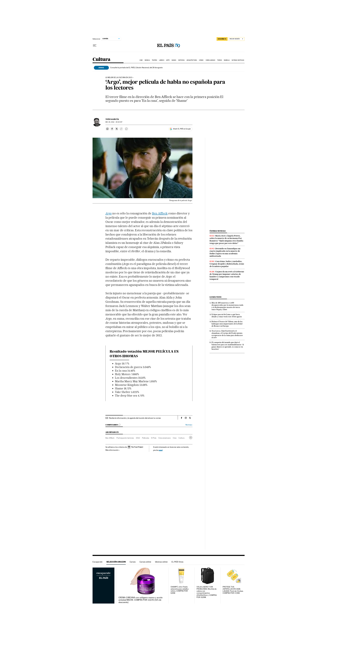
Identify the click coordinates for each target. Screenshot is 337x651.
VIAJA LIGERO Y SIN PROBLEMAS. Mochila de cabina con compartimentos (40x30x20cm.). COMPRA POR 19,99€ (207, 592)
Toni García (112, 119)
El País (153, 438)
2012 (138, 438)
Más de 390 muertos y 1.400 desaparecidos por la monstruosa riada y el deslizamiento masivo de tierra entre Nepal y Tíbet (227, 306)
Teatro (154, 60)
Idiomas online (161, 562)
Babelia (227, 60)
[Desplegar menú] (95, 45)
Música (147, 60)
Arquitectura (192, 60)
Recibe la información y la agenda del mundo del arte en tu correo (135, 418)
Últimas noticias (238, 60)
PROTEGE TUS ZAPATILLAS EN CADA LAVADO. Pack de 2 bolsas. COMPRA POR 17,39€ (233, 590)
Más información (112, 450)
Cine (141, 60)
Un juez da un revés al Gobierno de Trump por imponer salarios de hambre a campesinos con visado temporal (227, 275)
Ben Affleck (160, 213)
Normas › (188, 425)
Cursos (133, 562)
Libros (161, 60)
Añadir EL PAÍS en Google (182, 129)
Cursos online (145, 562)
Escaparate (97, 562)
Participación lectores (125, 438)
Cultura (101, 59)
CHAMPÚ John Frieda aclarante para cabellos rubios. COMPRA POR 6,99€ (180, 590)
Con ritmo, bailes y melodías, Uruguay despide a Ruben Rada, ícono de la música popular (227, 264)
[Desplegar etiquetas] (190, 437)
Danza (174, 60)
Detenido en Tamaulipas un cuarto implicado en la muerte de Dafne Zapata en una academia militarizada (225, 252)
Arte (168, 60)
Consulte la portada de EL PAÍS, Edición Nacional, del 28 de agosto (136, 67)
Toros (219, 60)
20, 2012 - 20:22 (113, 122)
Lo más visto (215, 297)
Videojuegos (210, 60)
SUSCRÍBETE (222, 39)
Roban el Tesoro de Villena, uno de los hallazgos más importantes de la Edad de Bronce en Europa (227, 323)
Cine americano (164, 438)
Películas (145, 438)
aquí (161, 450)
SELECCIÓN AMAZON (116, 562)
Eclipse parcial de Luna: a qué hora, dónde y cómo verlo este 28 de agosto (227, 315)
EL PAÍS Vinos (177, 562)
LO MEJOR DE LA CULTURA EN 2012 (118, 77)
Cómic (201, 60)
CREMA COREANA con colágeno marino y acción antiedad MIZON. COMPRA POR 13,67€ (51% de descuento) (140, 600)
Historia (181, 60)
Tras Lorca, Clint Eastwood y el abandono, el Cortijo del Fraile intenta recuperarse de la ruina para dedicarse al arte (227, 334)
